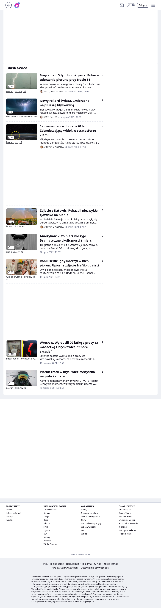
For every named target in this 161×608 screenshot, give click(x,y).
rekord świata (26, 116)
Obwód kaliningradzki (90, 516)
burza (9, 226)
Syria (46, 527)
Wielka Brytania (50, 544)
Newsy (84, 509)
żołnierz (15, 252)
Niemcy (47, 537)
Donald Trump (125, 513)
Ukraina (47, 513)
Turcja (46, 516)
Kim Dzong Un (125, 509)
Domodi (9, 509)
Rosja (46, 520)
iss (16, 142)
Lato (83, 530)
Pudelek (9, 520)
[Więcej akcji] (102, 75)
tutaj (92, 601)
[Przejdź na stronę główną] (8, 7)
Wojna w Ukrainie (88, 527)
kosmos (10, 142)
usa (8, 252)
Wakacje (85, 533)
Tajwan (47, 530)
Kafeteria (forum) (13, 513)
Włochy (47, 523)
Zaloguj (143, 5)
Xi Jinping (123, 527)
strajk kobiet (12, 358)
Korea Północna (50, 509)
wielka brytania (14, 277)
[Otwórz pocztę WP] (121, 5)
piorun (9, 91)
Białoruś (47, 540)
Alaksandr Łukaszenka (128, 523)
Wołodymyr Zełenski (127, 530)
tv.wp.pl (9, 516)
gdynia (18, 91)
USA (45, 533)
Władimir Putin (125, 516)
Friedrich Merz (125, 533)
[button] (131, 5)
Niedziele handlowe (89, 513)
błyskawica (12, 116)
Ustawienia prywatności (94, 567)
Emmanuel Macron (127, 520)
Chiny (83, 520)
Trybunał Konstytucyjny (91, 523)
